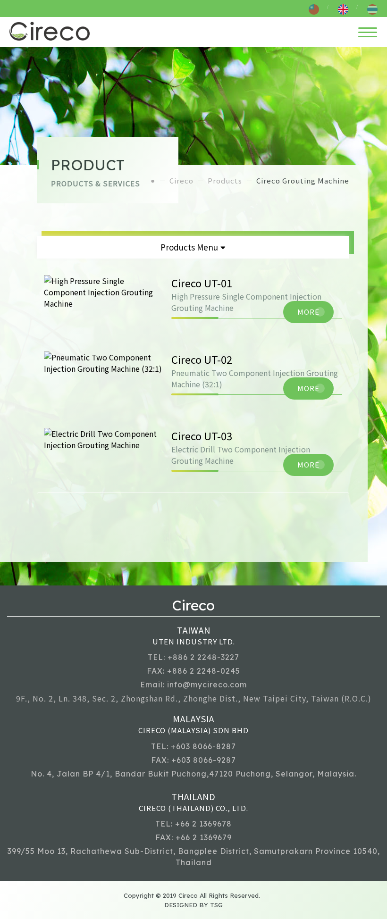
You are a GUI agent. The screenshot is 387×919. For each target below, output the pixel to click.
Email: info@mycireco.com (193, 684)
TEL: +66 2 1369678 (193, 823)
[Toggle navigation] (368, 31)
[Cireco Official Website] (49, 31)
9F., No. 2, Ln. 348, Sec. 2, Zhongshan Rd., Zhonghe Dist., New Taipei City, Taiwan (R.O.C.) (193, 698)
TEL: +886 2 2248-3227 (193, 657)
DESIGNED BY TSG (193, 905)
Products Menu (189, 247)
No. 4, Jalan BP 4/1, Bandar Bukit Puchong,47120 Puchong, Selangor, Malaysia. (193, 773)
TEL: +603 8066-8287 (193, 746)
